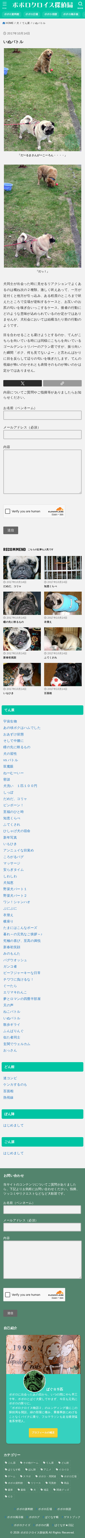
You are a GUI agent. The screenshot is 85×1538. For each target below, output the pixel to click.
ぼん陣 (32, 1469)
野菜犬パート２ (15, 895)
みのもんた (11, 953)
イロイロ (64, 1469)
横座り (8, 921)
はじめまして (13, 1125)
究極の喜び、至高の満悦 (22, 940)
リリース (36, 1483)
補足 (46, 1489)
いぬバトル (11, 1018)
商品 (66, 1483)
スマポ (27, 1476)
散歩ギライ (11, 1024)
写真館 (52, 1483)
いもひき (10, 844)
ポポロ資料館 (15, 1483)
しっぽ (8, 792)
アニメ (47, 1469)
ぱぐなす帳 (14, 1469)
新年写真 (10, 837)
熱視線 (8, 1097)
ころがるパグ (13, 857)
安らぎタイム (13, 869)
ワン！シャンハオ (16, 902)
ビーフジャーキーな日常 (22, 973)
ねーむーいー (13, 773)
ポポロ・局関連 (47, 1476)
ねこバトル (11, 1011)
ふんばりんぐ (13, 1031)
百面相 (8, 1091)
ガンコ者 (10, 966)
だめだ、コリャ (15, 799)
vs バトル (10, 760)
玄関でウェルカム (16, 1044)
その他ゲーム (30, 1462)
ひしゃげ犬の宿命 (16, 831)
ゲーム (11, 1476)
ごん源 (11, 1462)
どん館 (65, 1462)
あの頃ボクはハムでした (22, 727)
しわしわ (10, 876)
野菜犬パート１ (15, 889)
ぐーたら (10, 986)
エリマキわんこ (15, 992)
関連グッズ (63, 1489)
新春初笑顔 (11, 947)
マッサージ (11, 863)
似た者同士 (11, 1037)
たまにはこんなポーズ (20, 927)
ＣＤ (10, 1496)
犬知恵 (8, 882)
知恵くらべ (11, 818)
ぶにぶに (10, 908)
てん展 (26, 23)
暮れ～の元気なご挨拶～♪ (22, 934)
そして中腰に (13, 740)
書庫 (10, 1489)
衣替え (8, 915)
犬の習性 (10, 753)
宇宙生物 (10, 721)
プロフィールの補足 (43, 1432)
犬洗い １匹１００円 (20, 786)
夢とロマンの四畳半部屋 (22, 999)
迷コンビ (10, 1078)
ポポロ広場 (70, 1476)
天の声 (8, 1005)
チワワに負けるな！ (18, 979)
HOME (9, 23)
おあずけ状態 (13, 734)
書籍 (23, 1489)
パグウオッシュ (15, 960)
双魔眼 (8, 766)
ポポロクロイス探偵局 (34, 1532)
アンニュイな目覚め (18, 850)
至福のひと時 (13, 811)
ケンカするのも (15, 1084)
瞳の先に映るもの (16, 747)
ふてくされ (11, 824)
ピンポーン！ (13, 805)
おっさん (10, 1050)
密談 (6, 779)
